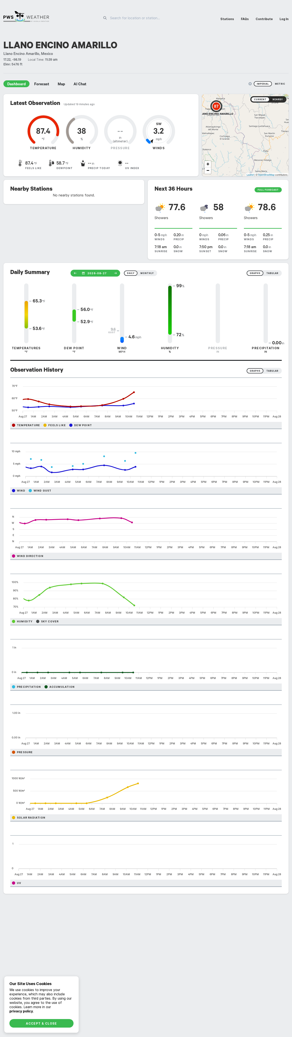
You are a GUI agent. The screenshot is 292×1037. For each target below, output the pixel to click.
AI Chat (80, 84)
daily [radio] (130, 273)
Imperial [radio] (263, 83)
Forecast (41, 84)
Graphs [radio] (255, 371)
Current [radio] (260, 99)
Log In (284, 19)
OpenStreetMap (266, 174)
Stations (227, 19)
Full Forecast (268, 190)
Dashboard (16, 84)
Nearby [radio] (278, 99)
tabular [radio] (272, 273)
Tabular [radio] (272, 371)
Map (61, 84)
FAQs (245, 19)
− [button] (207, 170)
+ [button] (207, 164)
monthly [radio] (147, 273)
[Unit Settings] (250, 84)
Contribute (264, 19)
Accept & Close (41, 1023)
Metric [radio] (280, 83)
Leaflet (250, 174)
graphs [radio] (255, 273)
